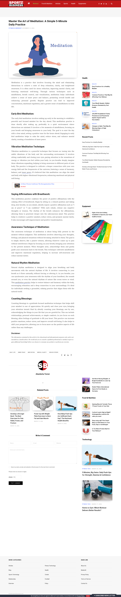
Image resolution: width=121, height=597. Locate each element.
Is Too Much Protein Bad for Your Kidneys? (101, 430)
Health (94, 84)
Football (47, 579)
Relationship (12, 579)
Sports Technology (14, 574)
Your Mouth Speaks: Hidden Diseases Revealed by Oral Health (101, 105)
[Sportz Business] (16, 3)
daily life (12, 352)
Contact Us (84, 583)
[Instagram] (4, 106)
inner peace (26, 172)
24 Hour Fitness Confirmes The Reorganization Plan (37, 184)
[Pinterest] (71, 355)
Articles (11, 565)
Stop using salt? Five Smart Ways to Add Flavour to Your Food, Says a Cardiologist (101, 422)
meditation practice (22, 282)
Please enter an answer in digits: (18, 471)
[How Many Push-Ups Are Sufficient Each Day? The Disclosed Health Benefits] (66, 403)
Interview (11, 583)
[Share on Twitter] (4, 92)
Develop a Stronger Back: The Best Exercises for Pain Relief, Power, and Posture (17, 418)
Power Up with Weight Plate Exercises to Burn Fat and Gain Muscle (42, 416)
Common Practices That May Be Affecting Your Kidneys (102, 96)
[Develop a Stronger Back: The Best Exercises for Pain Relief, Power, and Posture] (19, 403)
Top (111, 593)
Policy (46, 583)
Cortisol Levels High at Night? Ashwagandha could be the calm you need (101, 414)
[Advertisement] (60, 12)
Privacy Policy (85, 574)
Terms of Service (86, 579)
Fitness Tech (86, 468)
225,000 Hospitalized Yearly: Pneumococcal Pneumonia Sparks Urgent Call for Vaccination (101, 117)
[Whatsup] (4, 102)
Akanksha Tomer (43, 374)
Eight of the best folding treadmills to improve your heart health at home (102, 214)
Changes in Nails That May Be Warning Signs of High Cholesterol (101, 128)
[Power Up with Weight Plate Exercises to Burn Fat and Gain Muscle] (42, 403)
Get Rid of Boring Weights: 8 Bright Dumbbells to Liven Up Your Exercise (101, 381)
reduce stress (53, 352)
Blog (10, 570)
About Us (83, 565)
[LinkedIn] (4, 97)
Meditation (31, 352)
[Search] (110, 3)
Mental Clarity (42, 352)
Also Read (23, 186)
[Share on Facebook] (4, 88)
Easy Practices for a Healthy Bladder (101, 87)
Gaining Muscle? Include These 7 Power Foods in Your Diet (102, 405)
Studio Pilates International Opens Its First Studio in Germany (100, 389)
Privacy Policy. (81, 596)
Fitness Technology (50, 565)
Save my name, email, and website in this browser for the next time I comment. (33, 467)
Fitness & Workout (15, 28)
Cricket (47, 574)
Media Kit (83, 570)
